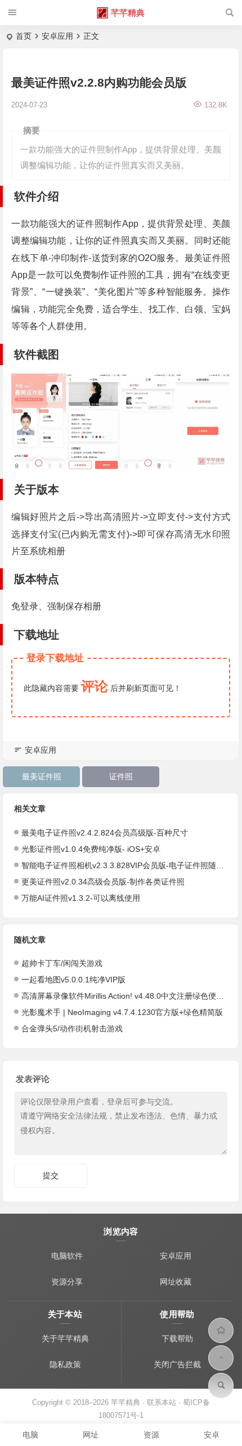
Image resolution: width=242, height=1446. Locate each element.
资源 (151, 1434)
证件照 (121, 776)
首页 (24, 36)
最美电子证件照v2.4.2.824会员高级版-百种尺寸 (104, 832)
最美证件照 (41, 776)
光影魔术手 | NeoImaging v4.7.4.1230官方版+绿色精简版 (122, 1012)
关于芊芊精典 (65, 1338)
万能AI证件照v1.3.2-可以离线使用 (80, 897)
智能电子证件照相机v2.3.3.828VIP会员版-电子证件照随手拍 (126, 865)
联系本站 (161, 1402)
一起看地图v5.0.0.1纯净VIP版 (73, 979)
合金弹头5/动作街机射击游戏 (72, 1028)
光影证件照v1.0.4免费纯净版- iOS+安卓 (90, 849)
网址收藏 (175, 1281)
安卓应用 (57, 36)
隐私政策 (65, 1364)
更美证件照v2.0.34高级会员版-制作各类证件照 (103, 881)
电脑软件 (67, 1255)
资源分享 (67, 1281)
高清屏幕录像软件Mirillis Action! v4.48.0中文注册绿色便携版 (126, 995)
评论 (94, 686)
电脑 (30, 1434)
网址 (90, 1434)
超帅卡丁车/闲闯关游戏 (61, 963)
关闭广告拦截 (177, 1364)
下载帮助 (177, 1338)
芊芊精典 (128, 12)
